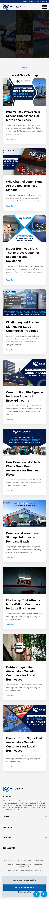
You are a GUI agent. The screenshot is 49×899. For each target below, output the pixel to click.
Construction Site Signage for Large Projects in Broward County (24, 396)
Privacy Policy (13, 870)
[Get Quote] (36, 894)
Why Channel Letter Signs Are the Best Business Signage (24, 186)
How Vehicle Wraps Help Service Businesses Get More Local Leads (23, 116)
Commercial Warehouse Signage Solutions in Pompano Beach (22, 537)
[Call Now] (44, 894)
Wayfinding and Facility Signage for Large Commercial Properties (22, 326)
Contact (24, 1)
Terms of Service (27, 870)
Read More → (11, 139)
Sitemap (38, 870)
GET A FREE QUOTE (24, 887)
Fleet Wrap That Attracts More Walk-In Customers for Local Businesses (23, 604)
